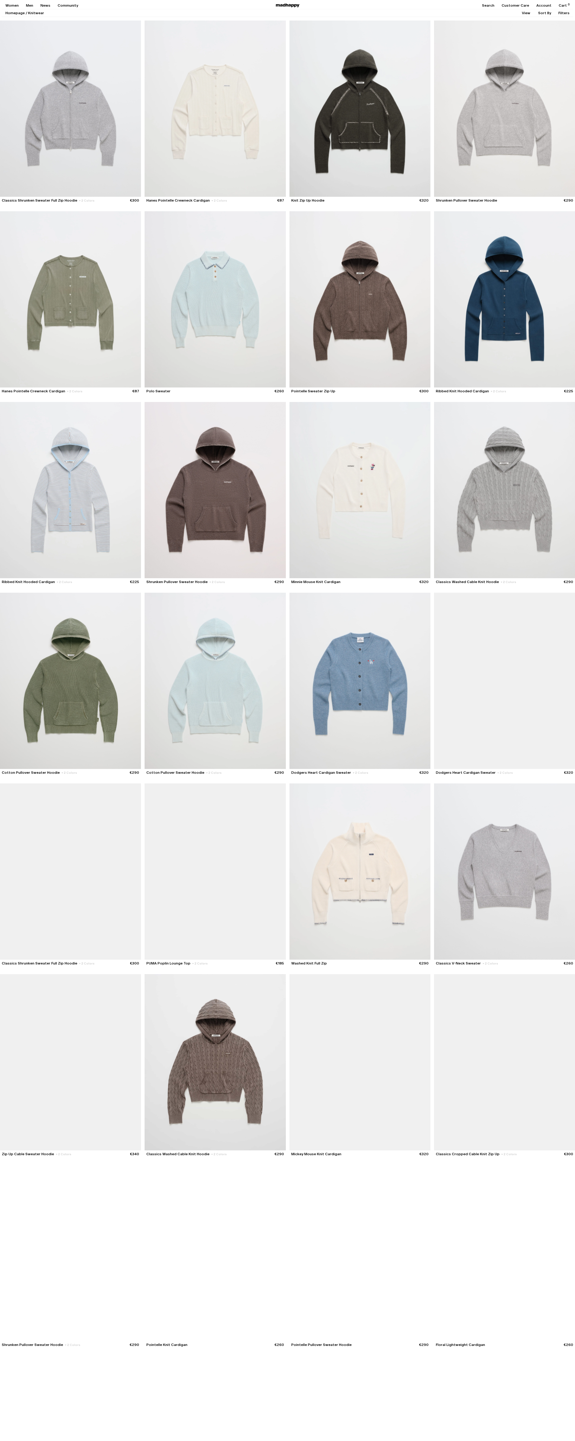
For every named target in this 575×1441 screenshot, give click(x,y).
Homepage (15, 13)
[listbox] (526, 13)
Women (12, 5)
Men (29, 5)
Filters (564, 13)
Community (68, 5)
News (45, 5)
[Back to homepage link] (287, 5)
